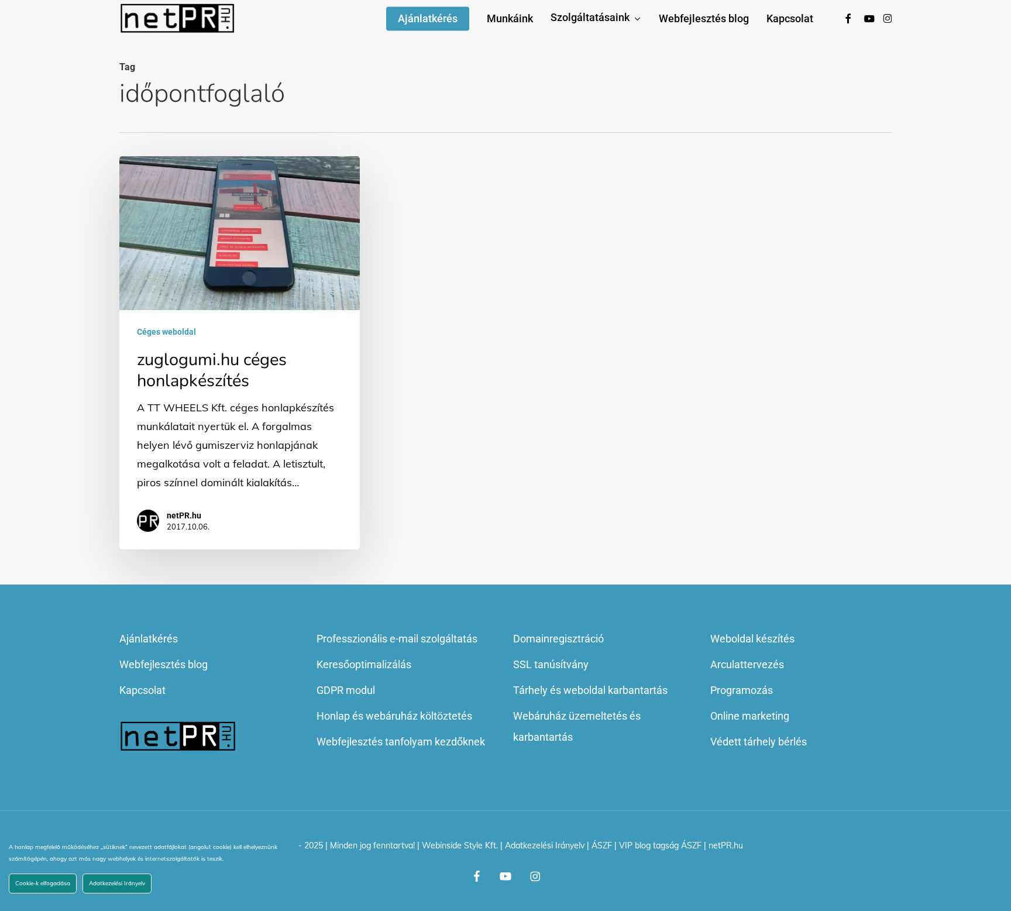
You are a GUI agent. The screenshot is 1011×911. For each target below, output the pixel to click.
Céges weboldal (166, 331)
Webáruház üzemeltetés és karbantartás (577, 726)
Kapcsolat (142, 690)
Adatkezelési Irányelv (544, 845)
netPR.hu (184, 515)
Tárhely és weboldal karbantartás (590, 690)
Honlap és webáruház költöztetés (394, 716)
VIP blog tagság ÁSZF (660, 845)
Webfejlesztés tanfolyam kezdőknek (401, 741)
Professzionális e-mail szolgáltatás (397, 638)
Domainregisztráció (558, 638)
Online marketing (749, 716)
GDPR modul (346, 690)
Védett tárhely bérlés (758, 741)
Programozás (741, 690)
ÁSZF (602, 845)
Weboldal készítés (752, 638)
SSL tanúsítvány (551, 664)
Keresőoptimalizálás (364, 664)
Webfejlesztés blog (163, 664)
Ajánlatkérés (148, 638)
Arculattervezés (747, 664)
